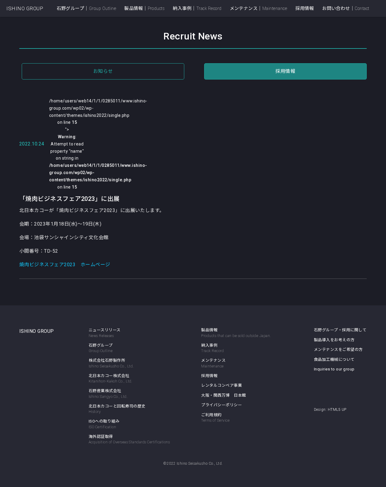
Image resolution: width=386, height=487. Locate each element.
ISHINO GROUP (24, 8)
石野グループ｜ (86, 8)
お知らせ (103, 71)
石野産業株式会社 (108, 394)
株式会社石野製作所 (111, 363)
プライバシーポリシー (221, 405)
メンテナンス (213, 363)
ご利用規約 (215, 418)
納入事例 (212, 348)
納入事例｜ (197, 8)
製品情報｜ (144, 8)
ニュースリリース (105, 333)
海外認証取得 (129, 439)
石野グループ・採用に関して (340, 330)
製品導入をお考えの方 (334, 340)
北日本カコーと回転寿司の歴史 (117, 409)
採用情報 (304, 8)
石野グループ (101, 348)
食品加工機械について (334, 359)
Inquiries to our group (334, 369)
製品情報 (209, 330)
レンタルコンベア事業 (221, 385)
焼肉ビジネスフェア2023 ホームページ (64, 264)
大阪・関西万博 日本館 (223, 395)
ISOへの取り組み (104, 424)
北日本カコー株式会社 (110, 378)
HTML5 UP (337, 409)
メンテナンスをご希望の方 (338, 349)
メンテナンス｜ (258, 8)
